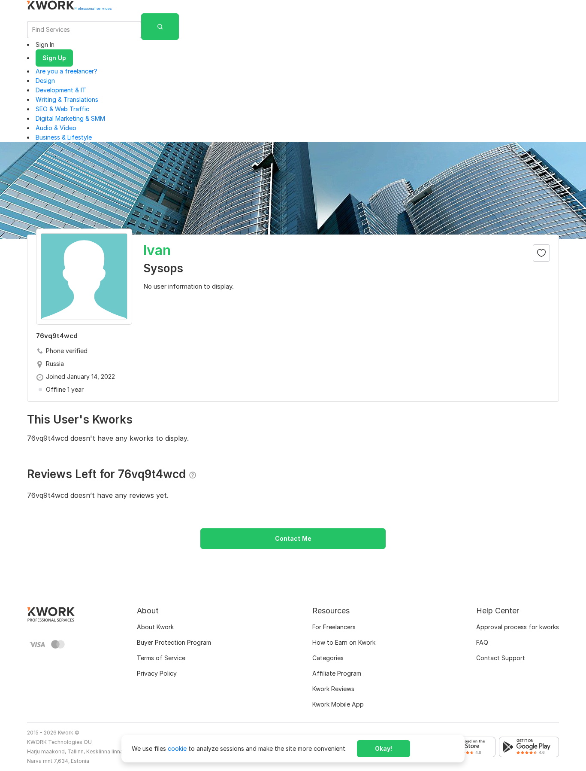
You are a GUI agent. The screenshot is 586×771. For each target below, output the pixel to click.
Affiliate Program (336, 673)
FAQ (482, 642)
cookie (177, 748)
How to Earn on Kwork (343, 642)
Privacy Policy (157, 673)
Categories (328, 657)
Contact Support (500, 657)
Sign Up (54, 57)
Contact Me (293, 538)
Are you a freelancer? (66, 71)
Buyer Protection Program (174, 642)
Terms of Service (161, 657)
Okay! (383, 748)
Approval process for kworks (517, 627)
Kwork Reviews (333, 688)
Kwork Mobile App (338, 704)
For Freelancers (334, 627)
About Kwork (155, 627)
